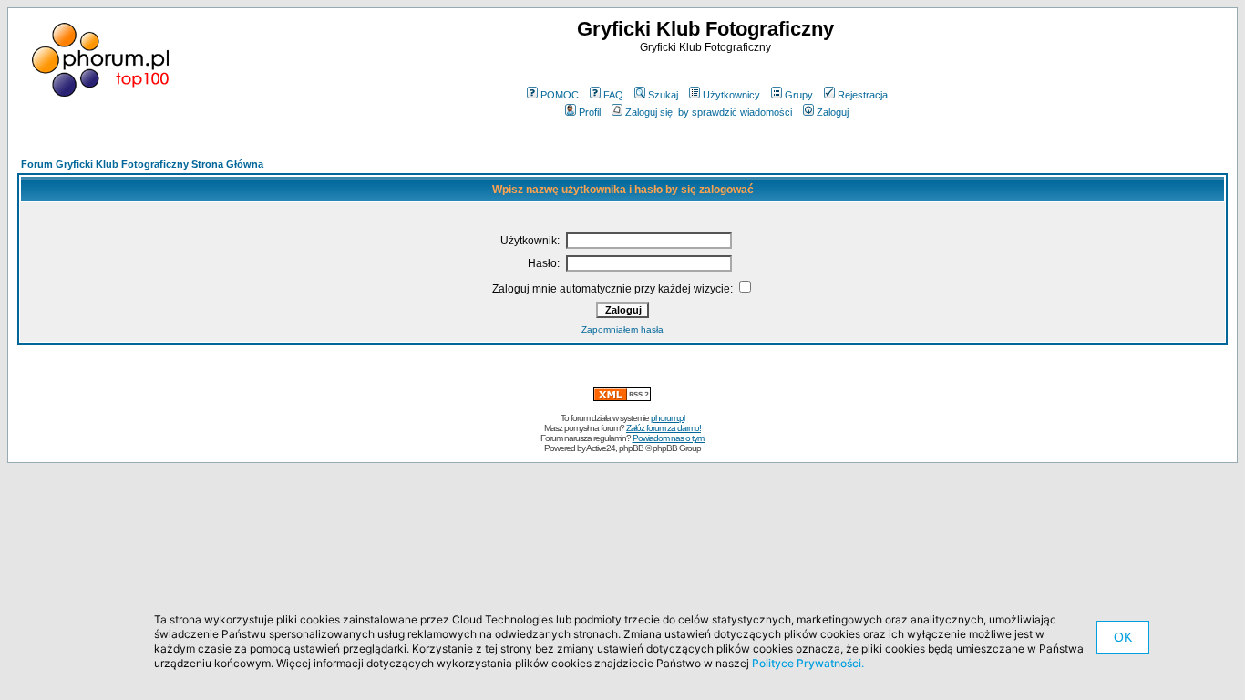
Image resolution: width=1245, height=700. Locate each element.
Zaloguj (833, 112)
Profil (590, 112)
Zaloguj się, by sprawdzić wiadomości (708, 112)
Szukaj (663, 94)
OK (1123, 637)
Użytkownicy (731, 94)
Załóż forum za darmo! (663, 428)
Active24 (600, 448)
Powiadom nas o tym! (669, 438)
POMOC (559, 94)
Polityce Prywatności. (808, 663)
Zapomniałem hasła (622, 329)
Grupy (799, 94)
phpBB (631, 448)
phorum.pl (667, 418)
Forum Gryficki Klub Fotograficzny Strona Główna (142, 164)
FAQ (613, 94)
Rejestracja (863, 94)
